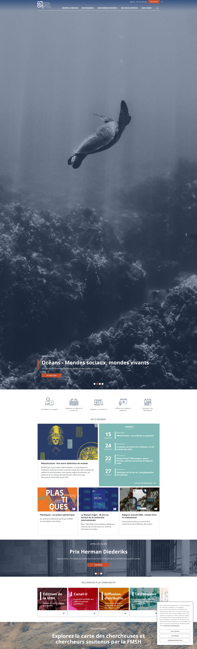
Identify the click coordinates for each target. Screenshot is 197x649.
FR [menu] (161, 1)
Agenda (132, 2)
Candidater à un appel (49, 403)
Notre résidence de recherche (107, 8)
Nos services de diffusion (129, 8)
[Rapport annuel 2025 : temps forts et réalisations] (139, 511)
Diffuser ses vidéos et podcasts (123, 403)
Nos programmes (88, 8)
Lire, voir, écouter (141, 2)
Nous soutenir (146, 8)
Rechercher (157, 8)
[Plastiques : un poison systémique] (57, 511)
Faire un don (154, 2)
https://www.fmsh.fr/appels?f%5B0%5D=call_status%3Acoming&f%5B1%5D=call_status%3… (98, 565)
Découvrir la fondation (70, 8)
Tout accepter (175, 631)
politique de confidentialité (171, 625)
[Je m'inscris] (68, 455)
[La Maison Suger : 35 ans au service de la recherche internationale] (98, 511)
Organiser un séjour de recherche (74, 403)
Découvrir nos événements (147, 403)
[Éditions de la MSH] (52, 602)
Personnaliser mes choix (175, 640)
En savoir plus (52, 375)
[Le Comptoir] (144, 602)
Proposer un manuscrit (98, 403)
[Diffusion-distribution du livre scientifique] (113, 602)
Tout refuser (175, 636)
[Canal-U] (83, 602)
